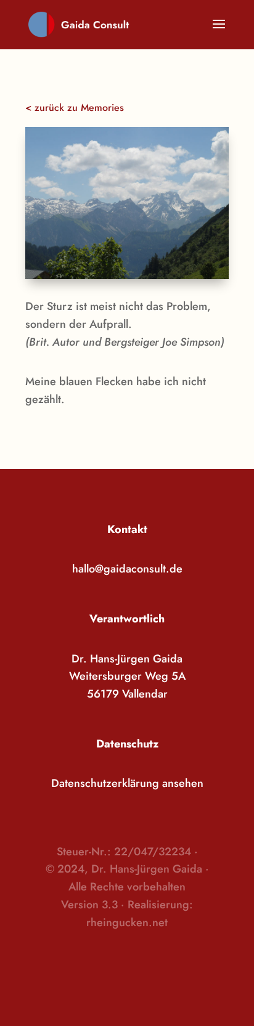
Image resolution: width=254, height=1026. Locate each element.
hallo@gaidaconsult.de (127, 569)
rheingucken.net (127, 922)
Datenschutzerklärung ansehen (127, 783)
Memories (102, 107)
